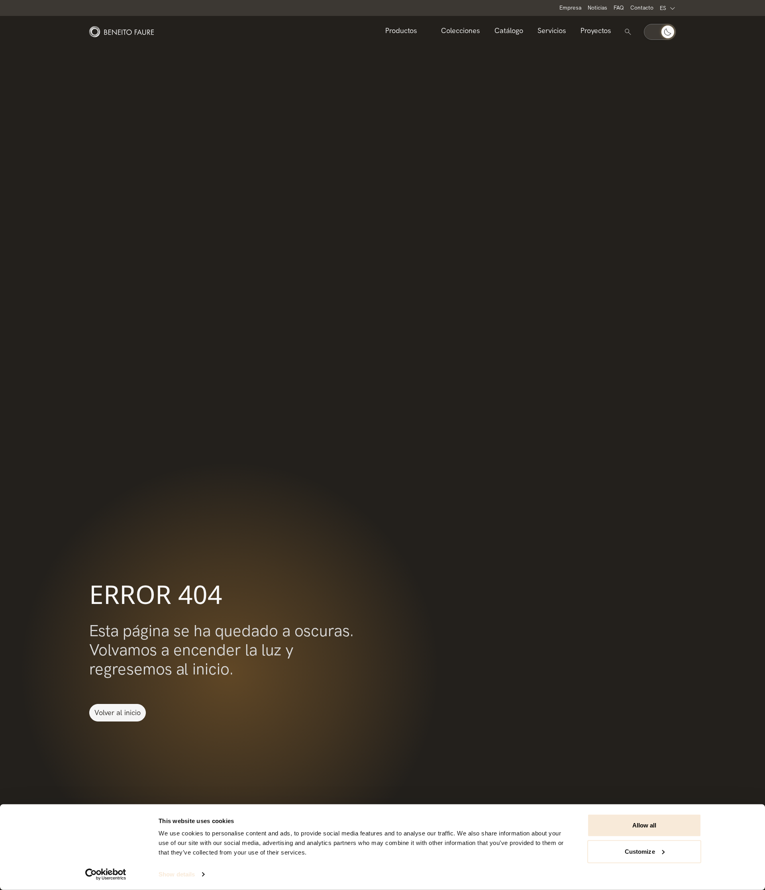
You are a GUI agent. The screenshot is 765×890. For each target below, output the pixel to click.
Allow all (644, 825)
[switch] (660, 32)
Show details (177, 874)
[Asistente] (628, 32)
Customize (640, 851)
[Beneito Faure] (121, 31)
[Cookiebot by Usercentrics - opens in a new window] (106, 874)
